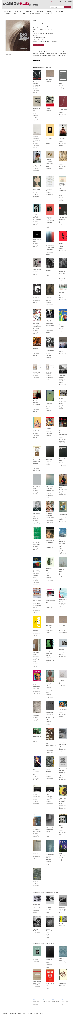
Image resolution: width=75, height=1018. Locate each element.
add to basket (38, 45)
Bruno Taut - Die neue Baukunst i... (46, 1002)
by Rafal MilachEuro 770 (37, 985)
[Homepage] (20, 5)
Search (68, 7)
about (60, 1)
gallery (70, 1)
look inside (8, 54)
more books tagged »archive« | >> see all (43, 943)
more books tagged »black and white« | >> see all (45, 892)
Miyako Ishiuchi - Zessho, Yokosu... (55, 1002)
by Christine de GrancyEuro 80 (62, 911)
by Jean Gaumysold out (62, 925)
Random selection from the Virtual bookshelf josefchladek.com (49, 996)
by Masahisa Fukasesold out (49, 909)
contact (65, 1)
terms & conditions (38, 1013)
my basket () (52, 2)
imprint (19, 1013)
